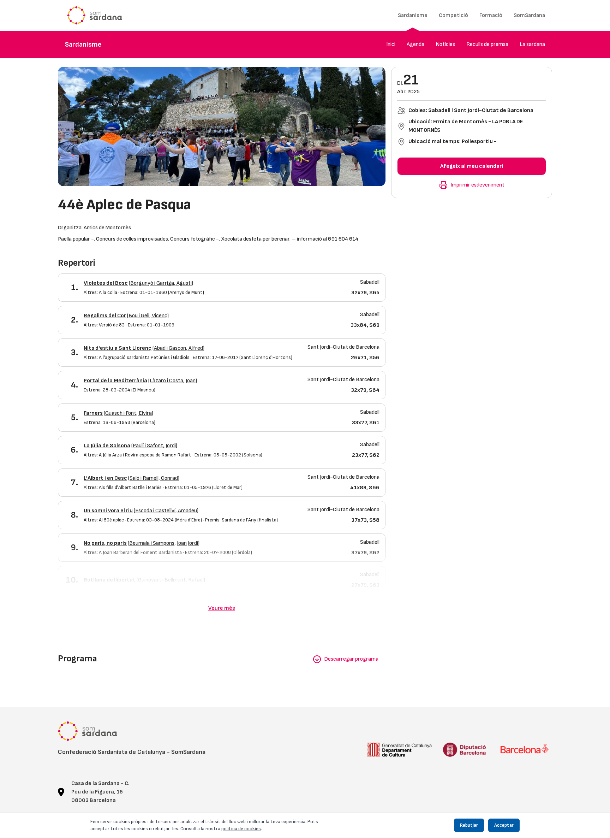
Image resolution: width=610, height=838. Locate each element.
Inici (390, 44)
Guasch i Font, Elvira (128, 413)
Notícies (445, 44)
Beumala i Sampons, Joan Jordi (163, 543)
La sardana (532, 44)
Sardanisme (412, 15)
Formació (490, 15)
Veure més (221, 608)
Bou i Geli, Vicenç (147, 315)
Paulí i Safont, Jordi (154, 445)
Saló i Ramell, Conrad (154, 478)
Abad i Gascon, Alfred (178, 348)
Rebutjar (469, 825)
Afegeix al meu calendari (471, 166)
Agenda (415, 44)
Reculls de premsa (487, 44)
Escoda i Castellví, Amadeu (166, 510)
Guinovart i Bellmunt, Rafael (171, 580)
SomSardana (529, 15)
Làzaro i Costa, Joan (173, 380)
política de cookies (241, 829)
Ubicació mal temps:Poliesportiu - (452, 141)
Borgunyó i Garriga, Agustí (161, 283)
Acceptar (504, 825)
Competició (453, 15)
